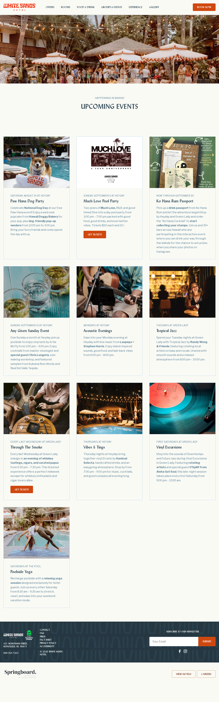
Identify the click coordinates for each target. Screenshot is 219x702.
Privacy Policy (48, 643)
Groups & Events (111, 7)
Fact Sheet (45, 639)
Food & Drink (85, 7)
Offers (50, 7)
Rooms (65, 7)
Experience (135, 7)
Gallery (154, 7)
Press (42, 636)
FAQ (42, 633)
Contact (45, 629)
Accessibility (47, 646)
